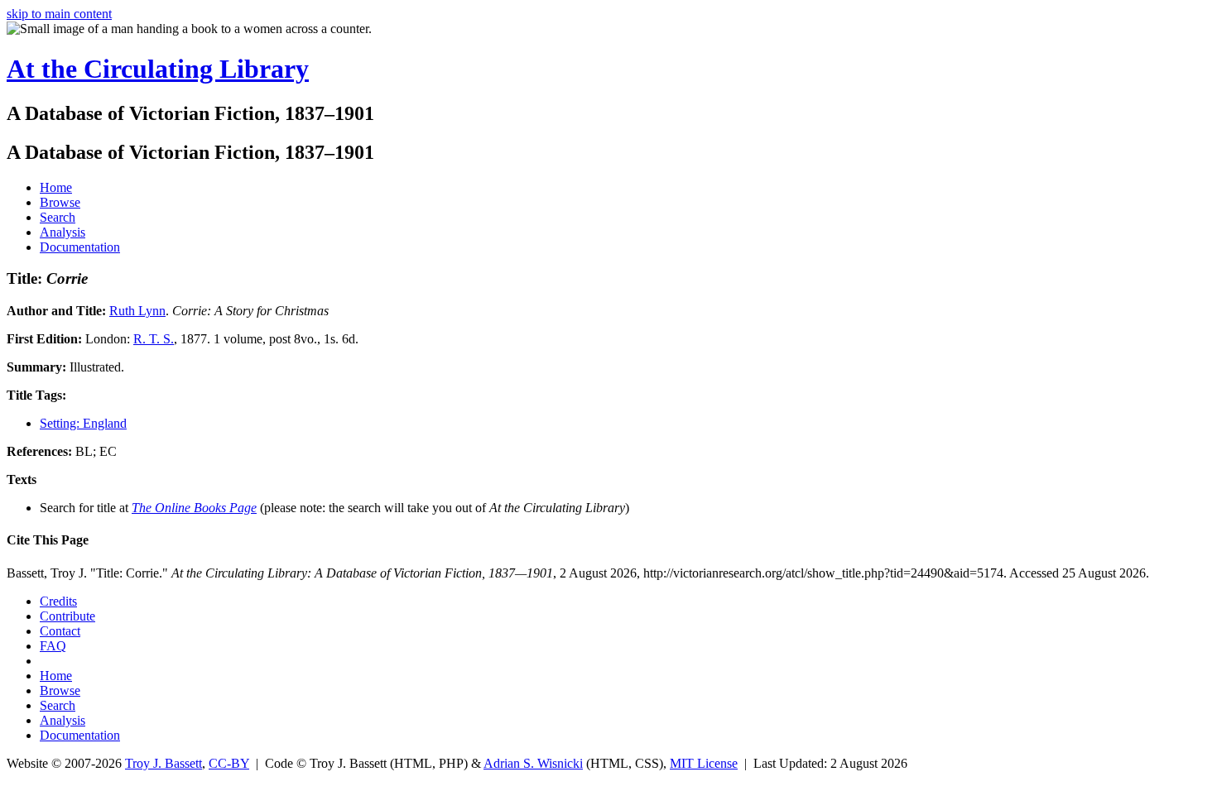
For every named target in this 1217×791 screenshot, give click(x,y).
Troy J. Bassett (163, 763)
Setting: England (83, 423)
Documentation (80, 247)
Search (57, 217)
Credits (58, 601)
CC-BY (229, 763)
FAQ (53, 646)
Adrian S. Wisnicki (533, 763)
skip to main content (59, 14)
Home (56, 187)
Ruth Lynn (137, 311)
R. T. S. (153, 339)
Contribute (67, 616)
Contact (60, 631)
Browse (60, 202)
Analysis (62, 232)
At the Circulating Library (158, 69)
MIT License (704, 763)
